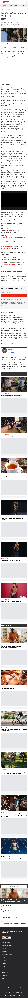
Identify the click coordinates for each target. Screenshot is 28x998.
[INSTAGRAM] (11, 352)
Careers (3, 957)
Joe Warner (10, 19)
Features (4, 19)
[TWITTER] (9, 352)
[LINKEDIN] (13, 352)
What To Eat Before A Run (10, 906)
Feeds (3, 978)
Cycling (3, 966)
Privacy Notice (19, 300)
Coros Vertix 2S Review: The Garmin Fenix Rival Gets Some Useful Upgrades (14, 922)
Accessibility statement (7, 954)
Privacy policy (5, 948)
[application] (14, 200)
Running (4, 960)
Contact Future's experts (7, 945)
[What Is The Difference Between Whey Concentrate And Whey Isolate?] (14, 896)
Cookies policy (5, 951)
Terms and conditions (7, 942)
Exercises (4, 963)
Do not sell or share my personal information (12, 987)
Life (2, 9)
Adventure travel (5, 972)
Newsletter (24, 47)
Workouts (4, 969)
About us (4, 984)
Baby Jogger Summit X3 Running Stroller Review (15, 910)
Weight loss (4, 975)
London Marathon (13, 5)
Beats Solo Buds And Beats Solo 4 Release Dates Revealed (13, 916)
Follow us (16, 47)
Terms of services (17, 299)
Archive (3, 981)
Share (5, 47)
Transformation (8, 9)
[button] (2, 2)
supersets (4, 111)
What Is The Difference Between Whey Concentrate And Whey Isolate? (14, 900)
